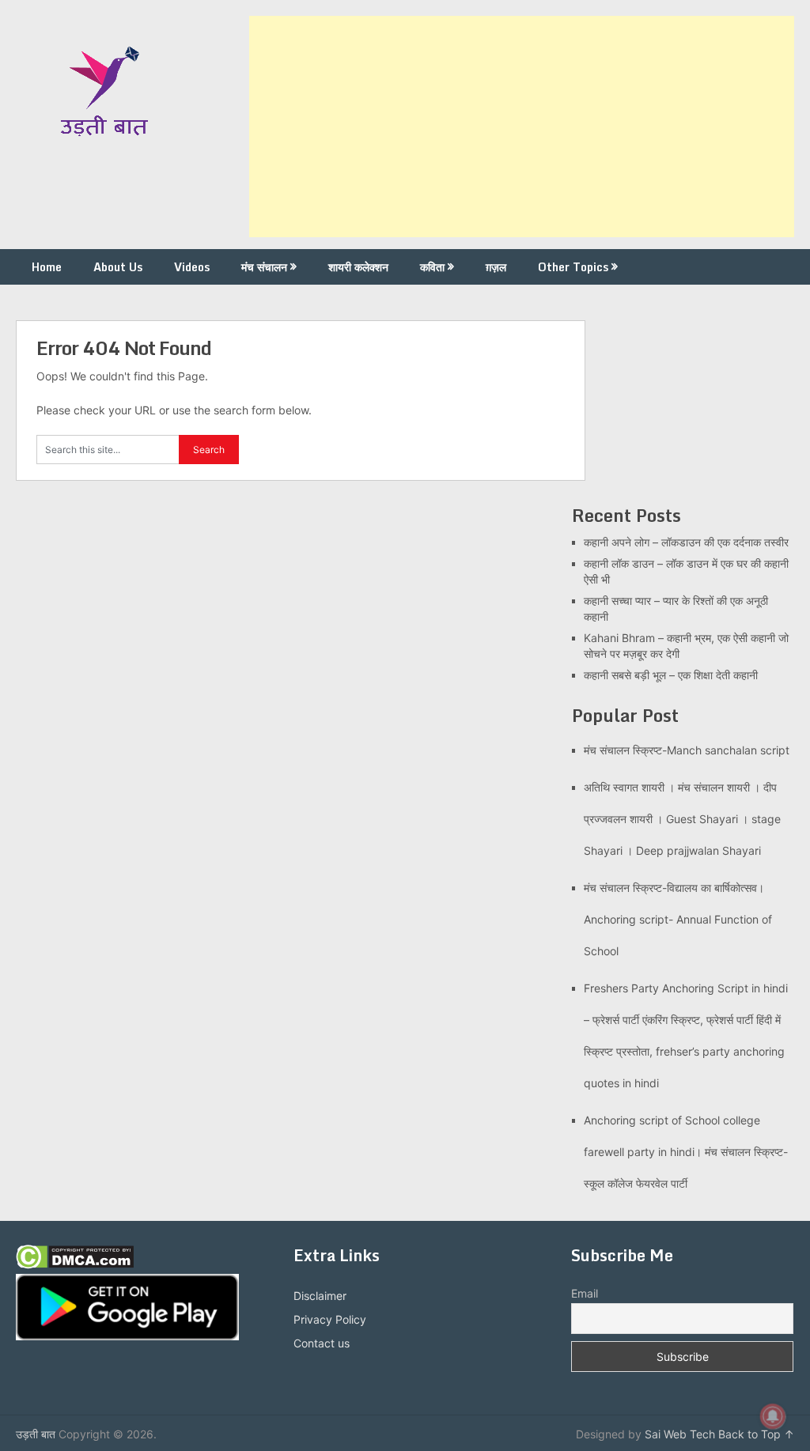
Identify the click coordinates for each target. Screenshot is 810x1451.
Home (47, 267)
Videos (192, 267)
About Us (117, 267)
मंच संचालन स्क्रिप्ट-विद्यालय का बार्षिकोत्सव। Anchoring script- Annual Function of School (678, 919)
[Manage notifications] (772, 1416)
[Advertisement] (521, 126)
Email (584, 1293)
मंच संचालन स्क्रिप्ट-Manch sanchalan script (686, 750)
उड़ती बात (35, 1434)
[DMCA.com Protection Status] (75, 1265)
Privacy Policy (329, 1319)
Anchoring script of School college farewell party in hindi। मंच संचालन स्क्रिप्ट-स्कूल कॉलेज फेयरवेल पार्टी (686, 1151)
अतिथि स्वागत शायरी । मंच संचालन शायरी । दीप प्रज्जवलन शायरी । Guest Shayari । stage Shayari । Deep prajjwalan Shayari (682, 818)
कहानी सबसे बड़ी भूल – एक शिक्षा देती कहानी (671, 675)
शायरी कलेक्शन (358, 267)
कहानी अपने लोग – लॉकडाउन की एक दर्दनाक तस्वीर (686, 542)
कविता (432, 267)
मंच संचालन (264, 267)
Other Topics (573, 267)
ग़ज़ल (496, 267)
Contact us (321, 1343)
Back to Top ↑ (756, 1434)
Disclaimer (319, 1295)
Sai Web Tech (680, 1434)
